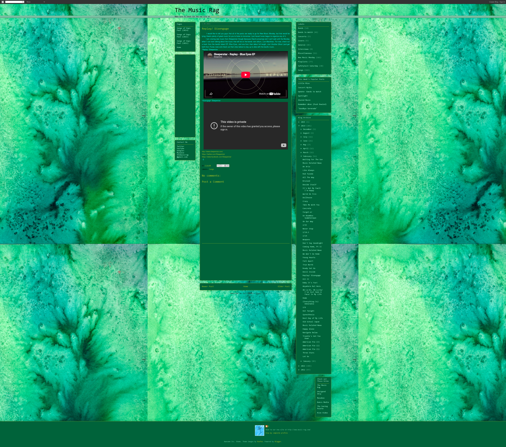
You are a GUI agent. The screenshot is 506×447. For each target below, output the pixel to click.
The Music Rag (197, 10)
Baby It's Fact (310, 283)
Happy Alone (308, 329)
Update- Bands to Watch (309, 92)
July (305, 137)
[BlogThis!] (220, 165)
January (307, 361)
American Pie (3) (311, 342)
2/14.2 (306, 232)
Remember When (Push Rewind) (312, 104)
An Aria (306, 167)
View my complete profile (277, 433)
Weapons (306, 240)
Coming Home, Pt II (312, 247)
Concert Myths (305, 88)
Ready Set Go (309, 268)
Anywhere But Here (312, 286)
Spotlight (303, 96)
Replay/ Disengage (312, 276)
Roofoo (260, 442)
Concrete (307, 209)
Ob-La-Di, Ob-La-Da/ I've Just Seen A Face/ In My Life (313, 292)
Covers (301, 41)
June (305, 141)
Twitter (180, 147)
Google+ (180, 151)
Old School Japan (311, 322)
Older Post (284, 287)
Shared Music (304, 100)
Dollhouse (307, 198)
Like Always (308, 170)
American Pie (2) (311, 346)
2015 (303, 122)
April (306, 149)
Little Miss (304, 83)
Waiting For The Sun (313, 160)
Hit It (306, 279)
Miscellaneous (305, 53)
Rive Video (322, 413)
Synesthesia (308, 315)
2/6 (304, 307)
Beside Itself (309, 185)
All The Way (308, 178)
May (305, 145)
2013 (303, 366)
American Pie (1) (311, 349)
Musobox (321, 398)
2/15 (305, 225)
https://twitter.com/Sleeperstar (213, 154)
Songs (211, 169)
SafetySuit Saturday (308, 66)
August (307, 133)
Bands (300, 28)
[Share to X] (223, 165)
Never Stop (308, 229)
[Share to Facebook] (225, 165)
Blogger (278, 442)
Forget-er (307, 212)
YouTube (180, 149)
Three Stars (308, 353)
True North (308, 265)
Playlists (303, 62)
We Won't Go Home (311, 254)
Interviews (303, 49)
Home (245, 287)
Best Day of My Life (313, 318)
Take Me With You (311, 205)
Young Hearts (309, 258)
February (308, 156)
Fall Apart (308, 261)
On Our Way (308, 222)
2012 (303, 370)
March (306, 153)
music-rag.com (217, 17)
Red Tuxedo (308, 174)
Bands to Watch (305, 32)
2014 (303, 126)
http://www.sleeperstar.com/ (212, 151)
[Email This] (218, 165)
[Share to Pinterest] (228, 165)
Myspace (180, 153)
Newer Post (208, 287)
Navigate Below (310, 333)
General (301, 45)
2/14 (305, 236)
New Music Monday (306, 58)
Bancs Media (323, 402)
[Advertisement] (246, 261)
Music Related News (312, 163)
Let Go (306, 357)
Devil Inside (309, 272)
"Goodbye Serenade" (307, 109)
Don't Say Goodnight (313, 243)
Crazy (305, 201)
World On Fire (309, 194)
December (308, 129)
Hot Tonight (308, 311)
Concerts (302, 37)
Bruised (306, 181)
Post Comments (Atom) (252, 293)
